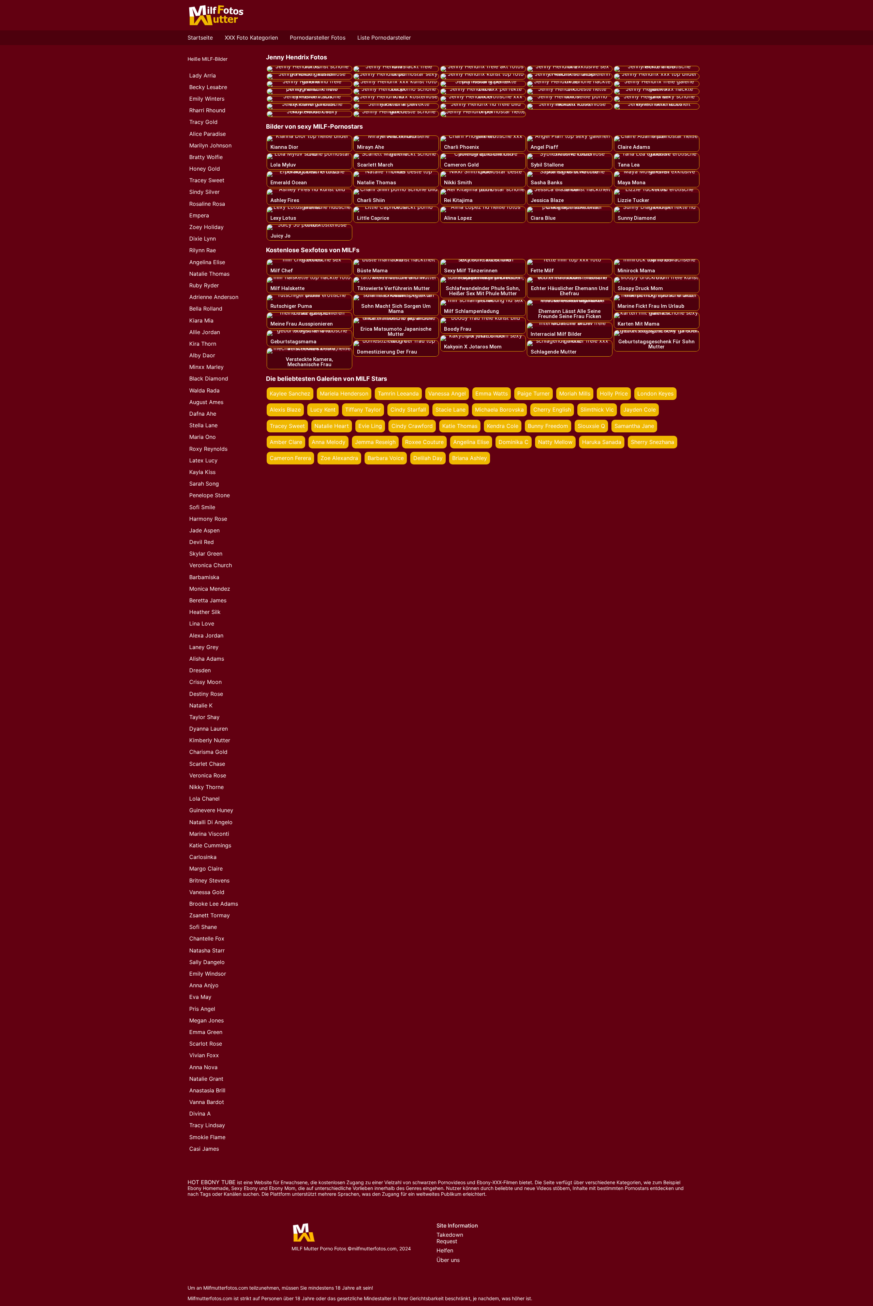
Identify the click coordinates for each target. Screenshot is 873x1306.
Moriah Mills (574, 393)
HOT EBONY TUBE (212, 1182)
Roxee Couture (424, 442)
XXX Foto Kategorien (251, 37)
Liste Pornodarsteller (384, 37)
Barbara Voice (386, 458)
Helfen (444, 1250)
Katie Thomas (459, 425)
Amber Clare (286, 442)
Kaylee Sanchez (290, 393)
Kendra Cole (502, 425)
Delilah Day (428, 458)
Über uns (448, 1260)
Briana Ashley (469, 458)
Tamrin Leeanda (398, 393)
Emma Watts (491, 393)
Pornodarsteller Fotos (317, 37)
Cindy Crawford (412, 425)
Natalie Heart (331, 425)
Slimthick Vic (597, 409)
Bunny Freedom (548, 425)
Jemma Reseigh (375, 442)
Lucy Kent (323, 409)
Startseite (200, 37)
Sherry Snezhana (652, 442)
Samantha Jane (634, 425)
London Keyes (655, 393)
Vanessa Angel (447, 393)
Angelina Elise (471, 442)
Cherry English (552, 409)
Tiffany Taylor (363, 409)
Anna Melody (328, 442)
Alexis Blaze (285, 409)
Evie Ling (370, 425)
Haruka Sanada (601, 442)
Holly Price (614, 393)
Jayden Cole (639, 409)
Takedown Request (449, 1238)
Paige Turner (533, 393)
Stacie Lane (450, 409)
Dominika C (514, 442)
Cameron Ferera (290, 458)
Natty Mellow (555, 442)
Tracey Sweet (287, 425)
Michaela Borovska (499, 409)
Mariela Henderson (344, 393)
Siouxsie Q (591, 425)
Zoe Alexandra (339, 458)
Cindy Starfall (408, 409)
